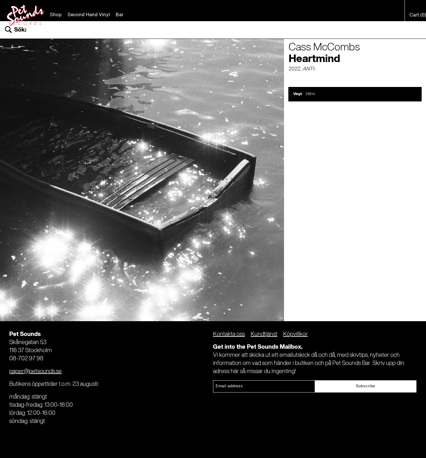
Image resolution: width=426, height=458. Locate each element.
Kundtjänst (264, 334)
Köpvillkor (295, 334)
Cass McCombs (324, 47)
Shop (56, 15)
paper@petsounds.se (35, 372)
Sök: (20, 30)
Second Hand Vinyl (89, 15)
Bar (119, 15)
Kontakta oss (229, 334)
